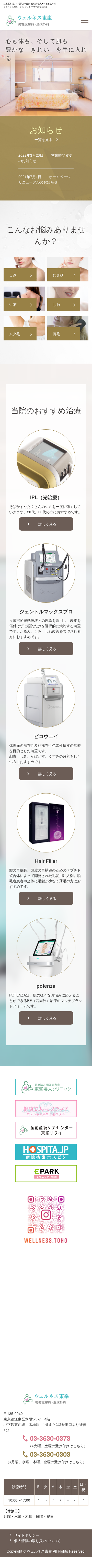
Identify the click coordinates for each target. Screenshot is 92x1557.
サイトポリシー (26, 1535)
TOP (79, 1544)
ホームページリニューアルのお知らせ (44, 179)
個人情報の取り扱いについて (37, 1540)
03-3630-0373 (50, 1438)
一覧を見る (43, 139)
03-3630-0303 (50, 1454)
